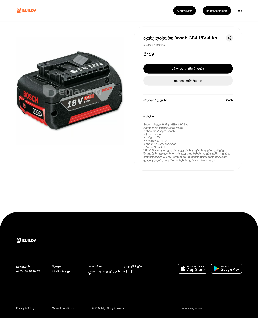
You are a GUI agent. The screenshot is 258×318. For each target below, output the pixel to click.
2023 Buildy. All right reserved (108, 308)
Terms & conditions (63, 308)
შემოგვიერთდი (217, 10)
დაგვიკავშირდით (188, 81)
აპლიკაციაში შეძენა (188, 68)
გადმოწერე (184, 10)
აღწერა (148, 116)
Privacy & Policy (25, 308)
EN (240, 10)
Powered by (188, 308)
